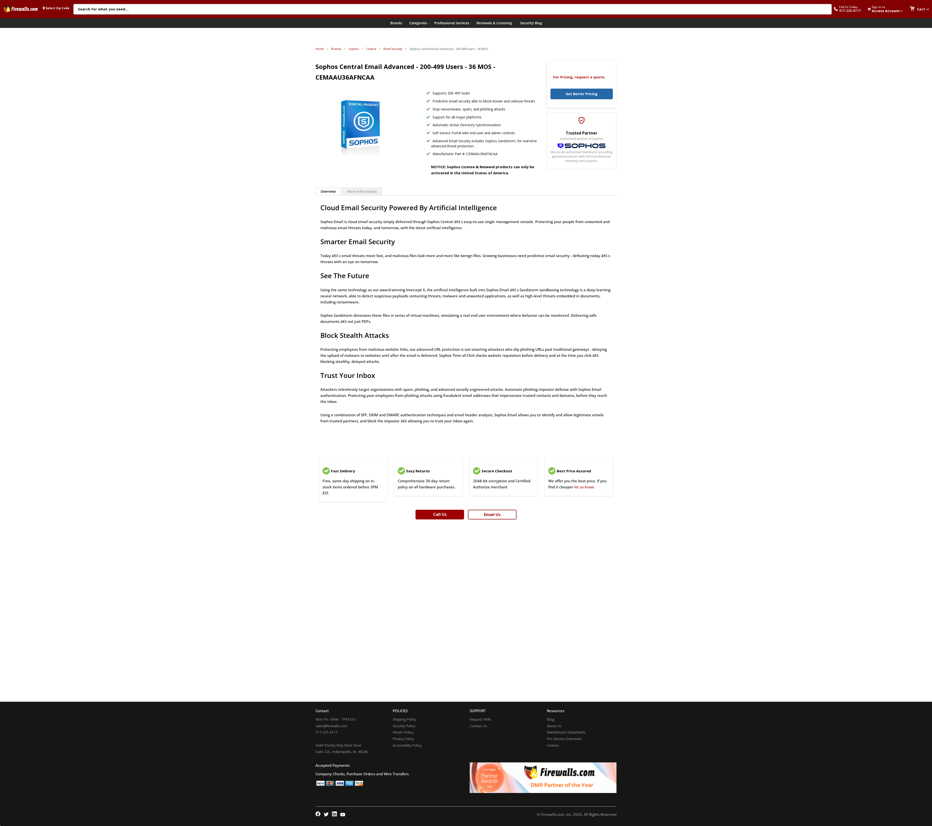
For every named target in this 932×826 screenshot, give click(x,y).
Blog (550, 719)
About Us (554, 726)
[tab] (328, 191)
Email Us (492, 514)
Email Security (392, 49)
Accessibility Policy (407, 745)
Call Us (440, 514)
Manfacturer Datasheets (566, 732)
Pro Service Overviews (564, 738)
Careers (553, 745)
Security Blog (531, 23)
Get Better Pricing (582, 94)
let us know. (584, 486)
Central (371, 49)
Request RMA (480, 719)
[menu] (466, 23)
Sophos (354, 49)
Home (320, 49)
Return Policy (403, 732)
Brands (336, 49)
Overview (328, 191)
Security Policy (404, 726)
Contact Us (478, 726)
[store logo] (20, 9)
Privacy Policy (403, 738)
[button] (850, 9)
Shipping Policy (404, 719)
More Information (362, 191)
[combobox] (453, 9)
